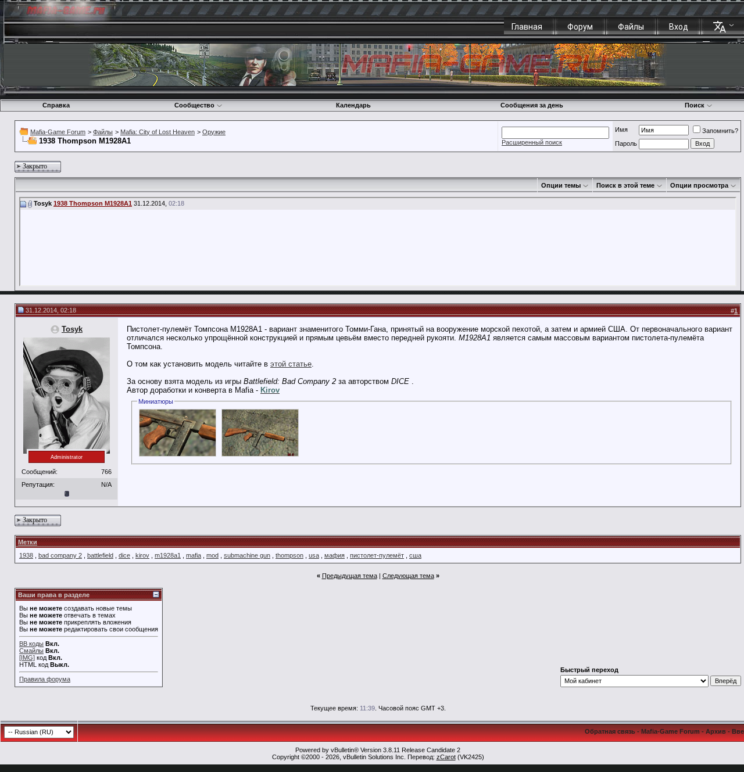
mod (212, 555)
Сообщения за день (531, 105)
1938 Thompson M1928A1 (92, 203)
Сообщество (194, 105)
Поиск (694, 105)
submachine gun (247, 555)
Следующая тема (408, 575)
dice (124, 555)
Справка (56, 105)
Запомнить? (720, 130)
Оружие (214, 131)
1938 (26, 555)
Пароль (626, 143)
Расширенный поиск (532, 142)
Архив (716, 731)
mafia (193, 555)
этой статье (291, 364)
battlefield (100, 555)
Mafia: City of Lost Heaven (157, 131)
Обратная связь (610, 731)
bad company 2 (60, 555)
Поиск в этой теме (625, 185)
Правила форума (44, 679)
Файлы (631, 26)
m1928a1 (168, 555)
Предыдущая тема (349, 575)
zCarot (446, 756)
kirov (142, 555)
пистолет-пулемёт (377, 555)
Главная (527, 26)
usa (314, 555)
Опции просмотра (699, 185)
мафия (334, 555)
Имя (621, 129)
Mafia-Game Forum (57, 131)
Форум (580, 26)
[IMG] (27, 657)
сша (415, 555)
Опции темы (561, 185)
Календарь (353, 105)
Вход (678, 26)
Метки (27, 541)
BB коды (31, 643)
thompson (289, 555)
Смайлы (31, 650)
